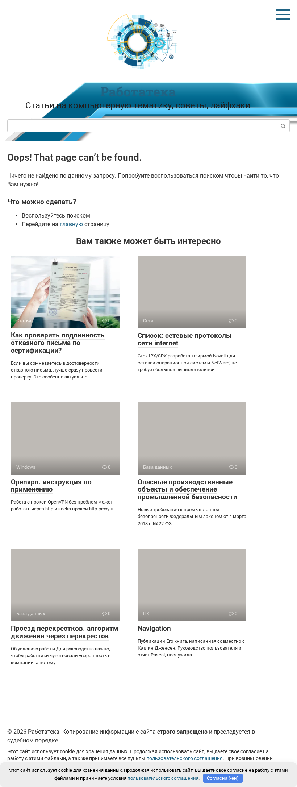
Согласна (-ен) (223, 778)
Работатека (138, 91)
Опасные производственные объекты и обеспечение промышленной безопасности (187, 489)
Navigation (154, 628)
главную (71, 224)
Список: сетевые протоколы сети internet (185, 339)
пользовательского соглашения (184, 758)
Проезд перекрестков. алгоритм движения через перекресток (64, 632)
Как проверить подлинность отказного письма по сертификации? (58, 343)
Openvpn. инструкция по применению (51, 486)
